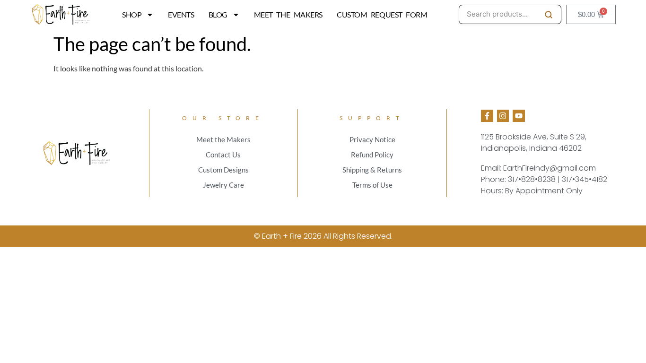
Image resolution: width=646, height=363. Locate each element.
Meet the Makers (288, 14)
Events (181, 14)
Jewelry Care (223, 185)
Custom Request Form (382, 14)
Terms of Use (372, 185)
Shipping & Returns (372, 169)
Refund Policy (372, 154)
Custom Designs (223, 169)
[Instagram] (503, 116)
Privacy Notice (372, 139)
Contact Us (223, 154)
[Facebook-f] (487, 116)
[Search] (549, 15)
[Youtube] (519, 116)
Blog (218, 14)
